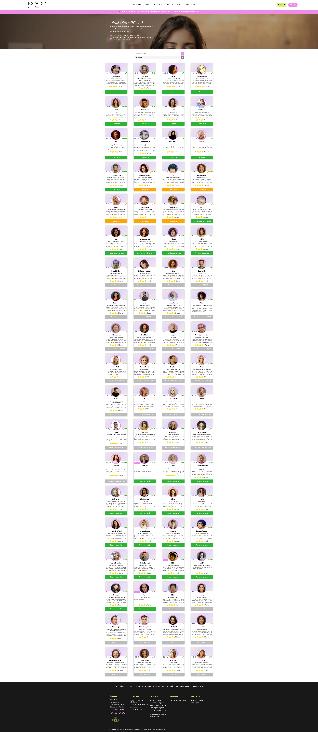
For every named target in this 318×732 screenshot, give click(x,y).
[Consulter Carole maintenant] (116, 135)
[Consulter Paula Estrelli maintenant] (173, 200)
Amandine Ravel (116, 531)
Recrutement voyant (196, 700)
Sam (116, 432)
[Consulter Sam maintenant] (116, 425)
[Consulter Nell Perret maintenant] (173, 392)
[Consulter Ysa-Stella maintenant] (116, 360)
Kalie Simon (116, 499)
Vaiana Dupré (116, 627)
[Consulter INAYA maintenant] (116, 200)
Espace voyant (194, 703)
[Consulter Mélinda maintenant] (173, 232)
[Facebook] (123, 713)
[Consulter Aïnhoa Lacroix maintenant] (116, 328)
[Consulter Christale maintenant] (116, 588)
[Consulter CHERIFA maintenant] (201, 654)
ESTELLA (173, 660)
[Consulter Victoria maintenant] (144, 392)
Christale (116, 595)
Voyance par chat (136, 709)
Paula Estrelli (173, 207)
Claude (201, 142)
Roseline (173, 531)
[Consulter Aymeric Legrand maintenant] (144, 620)
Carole (116, 142)
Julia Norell (173, 627)
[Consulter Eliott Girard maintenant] (144, 200)
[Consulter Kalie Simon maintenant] (116, 492)
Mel (116, 239)
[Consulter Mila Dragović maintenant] (201, 168)
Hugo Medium (116, 271)
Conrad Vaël (145, 110)
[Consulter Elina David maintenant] (144, 425)
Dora (201, 207)
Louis (144, 303)
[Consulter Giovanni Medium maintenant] (201, 459)
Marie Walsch (173, 432)
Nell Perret (173, 399)
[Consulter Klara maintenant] (201, 588)
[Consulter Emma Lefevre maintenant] (201, 425)
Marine (202, 499)
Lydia (173, 76)
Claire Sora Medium (144, 271)
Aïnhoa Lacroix (116, 335)
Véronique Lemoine (201, 335)
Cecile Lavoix (116, 76)
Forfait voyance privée (157, 703)
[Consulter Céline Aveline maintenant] (144, 654)
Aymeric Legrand (145, 627)
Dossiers (187, 4)
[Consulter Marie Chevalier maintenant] (116, 556)
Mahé (173, 595)
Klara (202, 595)
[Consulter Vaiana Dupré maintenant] (116, 620)
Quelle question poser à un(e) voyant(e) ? (158, 715)
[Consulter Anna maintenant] (173, 103)
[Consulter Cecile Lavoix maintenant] (116, 70)
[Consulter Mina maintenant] (173, 459)
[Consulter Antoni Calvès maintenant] (173, 296)
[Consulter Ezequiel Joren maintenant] (116, 168)
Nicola (116, 399)
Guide (168, 4)
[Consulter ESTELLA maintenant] (173, 654)
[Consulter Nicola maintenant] (116, 392)
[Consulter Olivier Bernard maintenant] (144, 556)
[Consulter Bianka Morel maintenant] (144, 492)
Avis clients (114, 699)
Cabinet (148, 4)
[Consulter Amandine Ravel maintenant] (116, 524)
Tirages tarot (176, 4)
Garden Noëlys (145, 142)
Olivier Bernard (145, 563)
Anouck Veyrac (145, 239)
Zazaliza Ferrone (201, 531)
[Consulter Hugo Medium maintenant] (116, 264)
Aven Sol (145, 465)
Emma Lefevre (202, 432)
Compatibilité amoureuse (178, 700)
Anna (173, 110)
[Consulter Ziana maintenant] (173, 492)
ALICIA (202, 563)
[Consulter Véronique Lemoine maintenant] (201, 328)
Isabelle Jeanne (144, 175)
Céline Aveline (144, 660)
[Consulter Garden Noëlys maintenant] (144, 135)
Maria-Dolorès (202, 76)
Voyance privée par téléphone (136, 701)
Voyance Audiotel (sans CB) (139, 704)
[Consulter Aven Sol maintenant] (144, 459)
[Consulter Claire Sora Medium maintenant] (144, 264)
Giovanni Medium (202, 465)
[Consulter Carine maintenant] (201, 360)
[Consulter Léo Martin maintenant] (201, 264)
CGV (164, 729)
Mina (173, 465)
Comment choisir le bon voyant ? (158, 711)
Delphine (173, 367)
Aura (144, 595)
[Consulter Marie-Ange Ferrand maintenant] (116, 654)
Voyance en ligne (137, 4)
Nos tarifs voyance (156, 700)
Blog (193, 4)
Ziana (173, 499)
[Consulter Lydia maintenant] (173, 70)
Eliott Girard (145, 207)
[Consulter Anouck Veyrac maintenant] (144, 232)
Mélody (116, 465)
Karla (173, 271)
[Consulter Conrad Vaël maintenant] (144, 103)
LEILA (173, 563)
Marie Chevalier (116, 563)
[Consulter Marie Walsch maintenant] (173, 425)
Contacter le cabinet (117, 709)
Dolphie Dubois (145, 531)
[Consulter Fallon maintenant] (201, 296)
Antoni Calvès (173, 303)
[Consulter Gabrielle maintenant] (116, 296)
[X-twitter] (119, 713)
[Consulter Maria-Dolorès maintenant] (201, 70)
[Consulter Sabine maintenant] (201, 232)
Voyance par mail (136, 707)
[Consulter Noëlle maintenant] (201, 620)
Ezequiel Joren (116, 175)
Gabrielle (116, 303)
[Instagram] (112, 713)
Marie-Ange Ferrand (116, 660)
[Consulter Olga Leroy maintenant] (144, 70)
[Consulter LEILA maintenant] (173, 556)
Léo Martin (201, 271)
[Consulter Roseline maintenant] (173, 524)
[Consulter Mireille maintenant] (116, 103)
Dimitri (202, 399)
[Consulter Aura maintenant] (144, 588)
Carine (202, 367)
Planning (160, 4)
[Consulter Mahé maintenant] (173, 588)
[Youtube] (116, 713)
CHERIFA (202, 660)
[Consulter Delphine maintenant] (173, 360)
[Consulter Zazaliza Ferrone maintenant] (201, 524)
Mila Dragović (201, 175)
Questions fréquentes (117, 704)
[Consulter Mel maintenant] (116, 232)
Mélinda (173, 239)
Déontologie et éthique (117, 707)
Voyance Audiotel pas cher (159, 705)
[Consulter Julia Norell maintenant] (173, 620)
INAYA (116, 207)
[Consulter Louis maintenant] (144, 296)
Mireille (116, 110)
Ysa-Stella (116, 367)
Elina (173, 175)
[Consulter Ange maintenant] (173, 328)
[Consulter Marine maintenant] (201, 492)
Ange (173, 335)
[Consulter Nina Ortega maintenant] (173, 135)
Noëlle (202, 627)
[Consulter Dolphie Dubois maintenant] (144, 524)
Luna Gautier (202, 110)
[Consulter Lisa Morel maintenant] (144, 328)
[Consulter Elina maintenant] (173, 168)
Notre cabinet (114, 702)
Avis (154, 4)
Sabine (202, 239)
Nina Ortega (173, 142)
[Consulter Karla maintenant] (173, 264)
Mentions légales (157, 729)
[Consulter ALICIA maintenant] (201, 556)
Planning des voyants (157, 708)
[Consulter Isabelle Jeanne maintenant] (144, 168)
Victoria (144, 399)
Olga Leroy (144, 76)
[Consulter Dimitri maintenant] (201, 392)
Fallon (202, 303)
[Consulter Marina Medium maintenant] (144, 360)
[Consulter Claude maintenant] (201, 135)
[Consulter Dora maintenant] (201, 200)
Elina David (144, 432)
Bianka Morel (144, 499)
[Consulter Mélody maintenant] (116, 459)
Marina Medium (145, 367)
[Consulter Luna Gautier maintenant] (201, 103)
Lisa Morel (144, 335)
